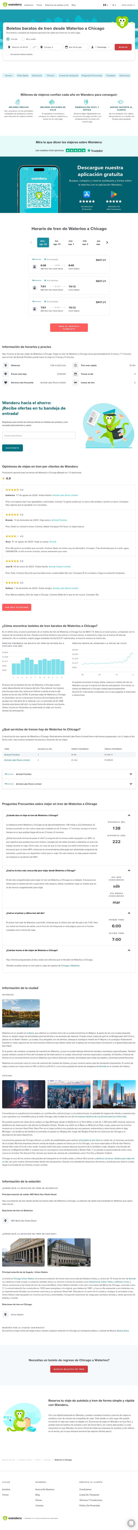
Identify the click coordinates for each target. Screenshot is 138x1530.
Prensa (38, 1500)
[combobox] (18, 47)
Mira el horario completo (69, 327)
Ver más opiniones (16, 607)
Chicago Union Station (23, 1278)
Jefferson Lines (121, 1282)
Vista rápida (22, 75)
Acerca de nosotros (44, 1489)
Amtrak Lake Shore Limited (65, 495)
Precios (50, 75)
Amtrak (53, 541)
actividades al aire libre (89, 1140)
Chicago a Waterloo (70, 965)
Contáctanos (85, 1489)
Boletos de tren (8, 1460)
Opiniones (37, 75)
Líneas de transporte (68, 75)
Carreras (39, 1505)
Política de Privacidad (89, 1505)
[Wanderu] (12, 4)
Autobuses (28, 5)
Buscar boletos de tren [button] (69, 1369)
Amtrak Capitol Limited (59, 566)
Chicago (47, 1460)
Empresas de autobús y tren (57, 5)
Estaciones (125, 75)
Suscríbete (12, 448)
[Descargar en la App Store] (87, 194)
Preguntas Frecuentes (92, 75)
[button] (105, 5)
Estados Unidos (25, 1460)
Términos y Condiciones (90, 1500)
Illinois (38, 1460)
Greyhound (94, 1282)
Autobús (6, 1489)
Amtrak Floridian (59, 520)
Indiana (30, 1033)
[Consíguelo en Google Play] (114, 194)
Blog (73, 5)
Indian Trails (106, 1282)
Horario (8, 75)
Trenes (39, 5)
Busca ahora (123, 1330)
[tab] (14, 40)
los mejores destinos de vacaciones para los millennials (100, 1116)
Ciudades (110, 75)
